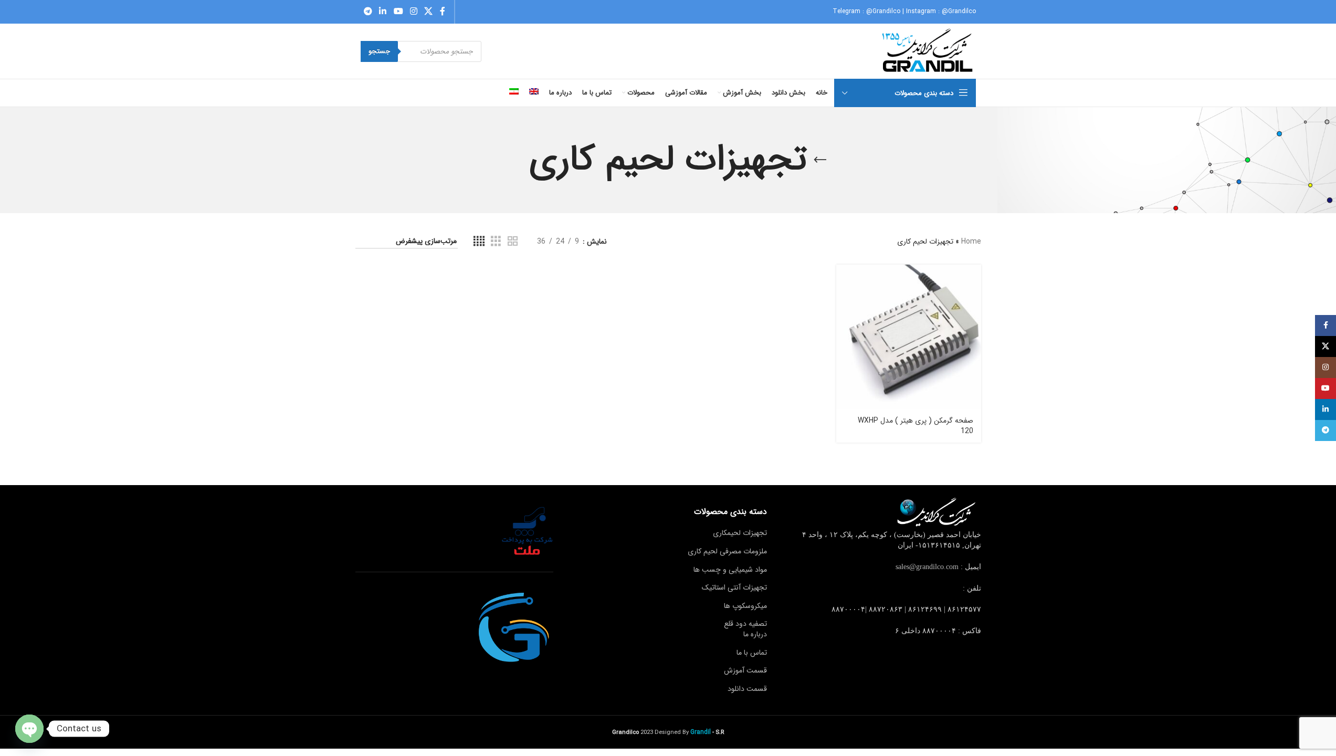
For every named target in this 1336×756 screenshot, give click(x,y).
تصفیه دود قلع (745, 623)
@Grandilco (883, 11)
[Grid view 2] (513, 241)
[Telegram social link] (368, 11)
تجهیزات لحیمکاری (740, 533)
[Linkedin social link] (383, 11)
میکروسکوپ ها (745, 606)
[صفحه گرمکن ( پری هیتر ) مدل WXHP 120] (908, 337)
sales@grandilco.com (927, 567)
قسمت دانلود (747, 689)
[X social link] (428, 11)
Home (971, 241)
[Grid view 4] (479, 241)
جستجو (379, 51)
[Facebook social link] (442, 11)
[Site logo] (928, 51)
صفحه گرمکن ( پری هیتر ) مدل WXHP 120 (915, 426)
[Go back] (820, 160)
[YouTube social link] (398, 11)
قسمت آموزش (745, 670)
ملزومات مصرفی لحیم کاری (727, 551)
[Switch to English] (534, 93)
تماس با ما (752, 652)
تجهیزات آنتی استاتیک (734, 587)
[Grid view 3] (496, 241)
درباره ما (755, 634)
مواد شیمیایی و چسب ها (730, 569)
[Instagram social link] (413, 11)
